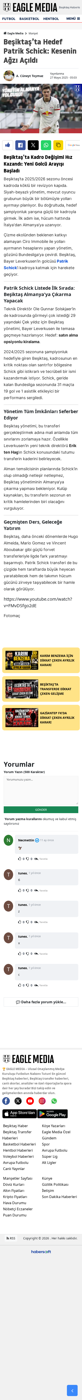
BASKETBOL (29, 19)
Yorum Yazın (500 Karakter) (24, 772)
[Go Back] (72, 1390)
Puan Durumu (14, 1215)
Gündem (49, 1138)
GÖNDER (41, 810)
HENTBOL (51, 19)
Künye (47, 1178)
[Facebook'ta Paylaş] (20, 145)
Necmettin (26, 840)
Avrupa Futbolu (15, 1162)
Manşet (33, 33)
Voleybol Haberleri (18, 1156)
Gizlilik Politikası (55, 1184)
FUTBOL (8, 19)
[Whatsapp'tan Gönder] (46, 145)
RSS (12, 1238)
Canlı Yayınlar (14, 1168)
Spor (46, 1144)
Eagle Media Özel (56, 1132)
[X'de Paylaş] (33, 145)
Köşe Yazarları (53, 1125)
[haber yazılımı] (41, 1251)
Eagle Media (15, 33)
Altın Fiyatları (13, 1190)
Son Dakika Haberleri (59, 1196)
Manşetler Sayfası (17, 1178)
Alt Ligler (49, 1162)
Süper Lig (50, 1156)
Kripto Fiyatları (15, 1196)
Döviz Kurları (13, 1184)
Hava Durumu (14, 1202)
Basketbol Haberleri (19, 1144)
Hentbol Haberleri (18, 1150)
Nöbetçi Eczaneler (18, 1209)
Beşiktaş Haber (15, 1125)
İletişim (48, 1190)
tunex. (23, 873)
